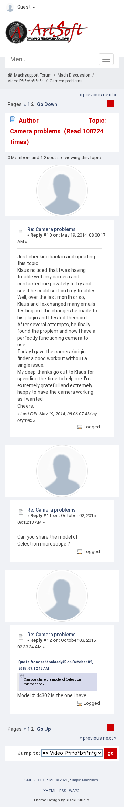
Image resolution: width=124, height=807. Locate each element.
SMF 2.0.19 (34, 780)
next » (109, 94)
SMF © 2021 (57, 780)
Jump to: (29, 753)
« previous (91, 94)
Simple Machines (84, 780)
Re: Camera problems (51, 229)
